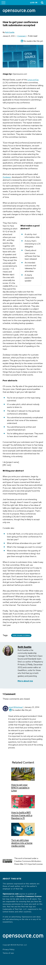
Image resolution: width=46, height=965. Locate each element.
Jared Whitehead (15, 707)
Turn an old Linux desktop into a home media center (21, 843)
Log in (33, 2)
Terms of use (8, 953)
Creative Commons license (29, 896)
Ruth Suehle (9, 32)
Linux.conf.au (33, 79)
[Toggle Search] (42, 2)
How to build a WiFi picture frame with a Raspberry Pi (21, 815)
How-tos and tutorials (21, 635)
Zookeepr (7, 177)
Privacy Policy (8, 949)
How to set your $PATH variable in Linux (20, 787)
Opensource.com (11, 894)
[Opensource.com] (19, 11)
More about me (25, 681)
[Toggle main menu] (3, 2)
